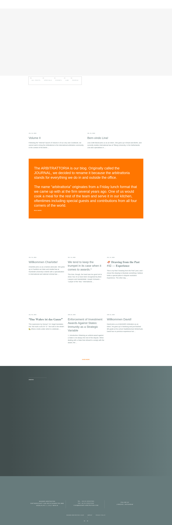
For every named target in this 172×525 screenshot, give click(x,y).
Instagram (129, 504)
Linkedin (120, 504)
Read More (38, 210)
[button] (86, 210)
